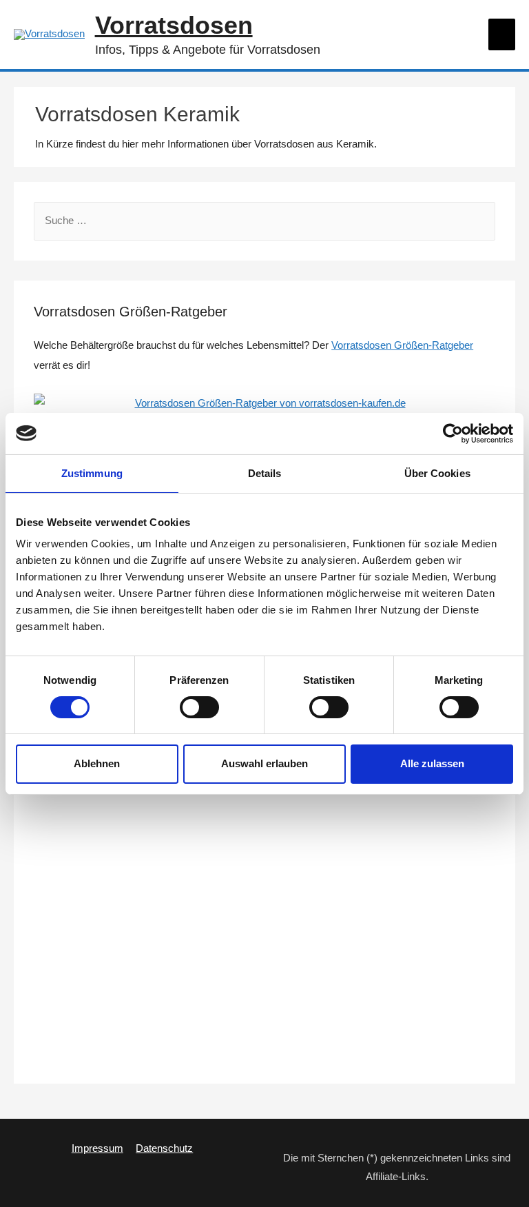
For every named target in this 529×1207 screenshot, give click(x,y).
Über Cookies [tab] (437, 472)
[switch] (199, 707)
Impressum (97, 1148)
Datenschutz (164, 1148)
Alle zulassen (432, 763)
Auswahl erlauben (264, 763)
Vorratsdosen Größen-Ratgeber (402, 345)
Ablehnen (97, 763)
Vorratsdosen (174, 25)
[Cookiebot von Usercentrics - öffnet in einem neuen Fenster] (453, 433)
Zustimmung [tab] (92, 472)
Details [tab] (265, 472)
